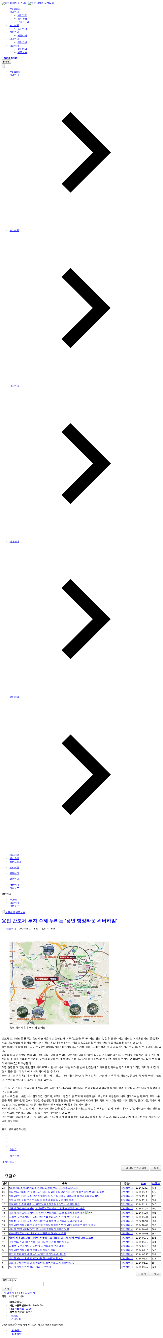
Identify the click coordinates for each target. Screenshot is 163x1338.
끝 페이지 (30, 1292)
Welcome (15, 8)
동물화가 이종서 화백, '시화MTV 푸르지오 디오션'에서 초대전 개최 (44, 1204)
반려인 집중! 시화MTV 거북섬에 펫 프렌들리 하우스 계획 (39, 1229)
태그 (156, 1273)
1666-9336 (21, 1308)
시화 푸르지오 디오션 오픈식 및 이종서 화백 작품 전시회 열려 (41, 1200)
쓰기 (143, 1273)
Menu (6, 61)
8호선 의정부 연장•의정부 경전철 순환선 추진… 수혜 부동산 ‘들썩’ (44, 1187)
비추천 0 (14, 1155)
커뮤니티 (22, 35)
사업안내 (14, 11)
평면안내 (22, 42)
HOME (13, 899)
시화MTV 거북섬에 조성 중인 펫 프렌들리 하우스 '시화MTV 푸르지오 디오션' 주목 (52, 1225)
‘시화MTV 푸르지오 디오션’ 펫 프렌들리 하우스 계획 (36, 1245)
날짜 (143, 1183)
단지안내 (14, 32)
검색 (6, 1288)
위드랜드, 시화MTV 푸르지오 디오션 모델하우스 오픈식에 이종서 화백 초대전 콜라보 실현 (56, 1191)
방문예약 (14, 45)
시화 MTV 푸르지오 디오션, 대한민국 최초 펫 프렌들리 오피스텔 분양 (45, 1220)
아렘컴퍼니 (10, 928)
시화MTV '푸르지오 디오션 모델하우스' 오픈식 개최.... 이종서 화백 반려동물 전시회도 (54, 1195)
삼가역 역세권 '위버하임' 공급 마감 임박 (30, 1266)
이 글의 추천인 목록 (136, 1167)
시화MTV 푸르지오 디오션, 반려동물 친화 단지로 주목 (37, 1233)
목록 (156, 1167)
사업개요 (22, 15)
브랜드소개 (23, 21)
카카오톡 (16, 1318)
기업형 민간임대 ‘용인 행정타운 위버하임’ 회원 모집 (36, 1258)
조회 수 (156, 1183)
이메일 (14, 1315)
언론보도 (22, 52)
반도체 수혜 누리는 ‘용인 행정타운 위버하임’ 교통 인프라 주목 (41, 1262)
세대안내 (14, 38)
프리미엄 (14, 25)
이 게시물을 (8, 1161)
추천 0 (13, 1149)
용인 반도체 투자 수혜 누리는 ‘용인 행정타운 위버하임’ (59, 920)
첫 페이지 (8, 1292)
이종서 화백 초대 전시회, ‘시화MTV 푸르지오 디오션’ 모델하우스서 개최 (47, 1208)
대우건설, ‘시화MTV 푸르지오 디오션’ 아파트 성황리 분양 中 (40, 1241)
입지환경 (22, 18)
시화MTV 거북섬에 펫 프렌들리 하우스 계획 (32, 1250)
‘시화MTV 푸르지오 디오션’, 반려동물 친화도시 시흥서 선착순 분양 (44, 1216)
